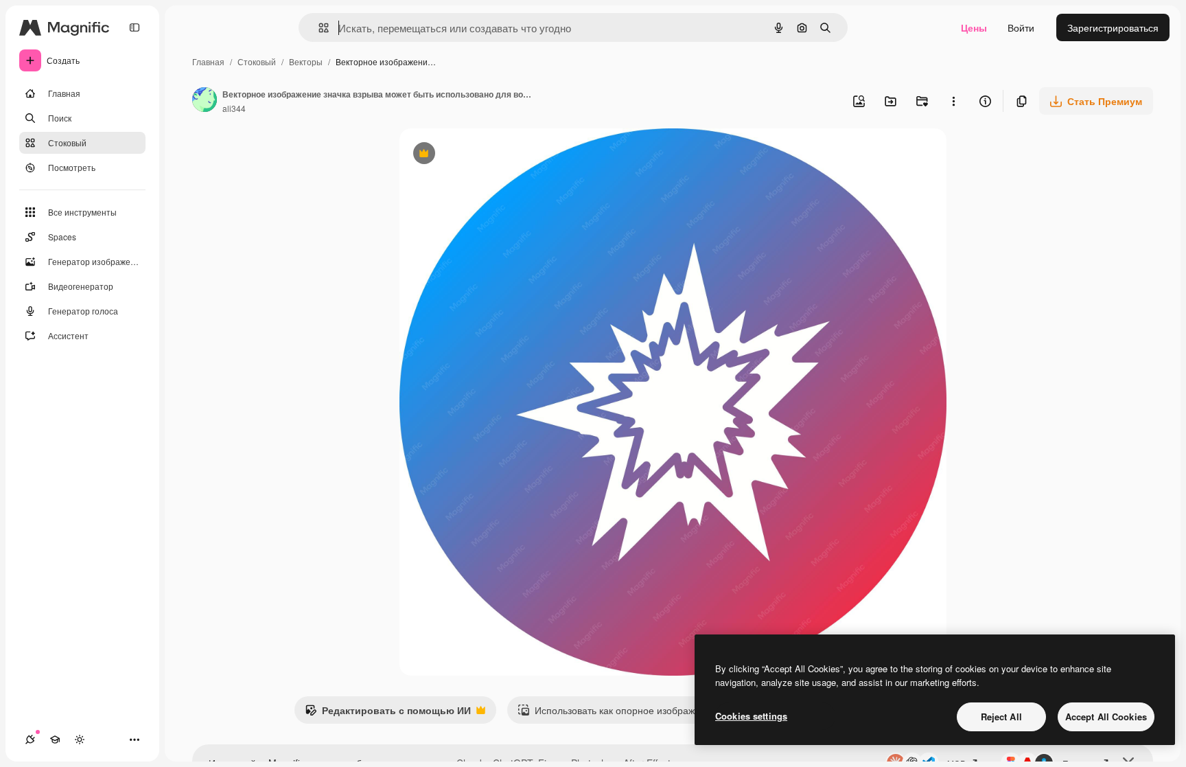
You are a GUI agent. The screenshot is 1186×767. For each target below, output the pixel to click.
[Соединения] (30, 740)
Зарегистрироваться (1113, 27)
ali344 (234, 108)
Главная (208, 61)
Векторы (306, 61)
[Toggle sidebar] (135, 27)
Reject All (1001, 716)
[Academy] (55, 740)
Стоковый (256, 61)
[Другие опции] (953, 101)
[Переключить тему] (80, 740)
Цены (974, 27)
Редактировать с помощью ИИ (388, 713)
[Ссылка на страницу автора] (204, 101)
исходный (491, 155)
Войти (1021, 27)
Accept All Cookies (1106, 716)
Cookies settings (751, 715)
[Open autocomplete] (318, 28)
